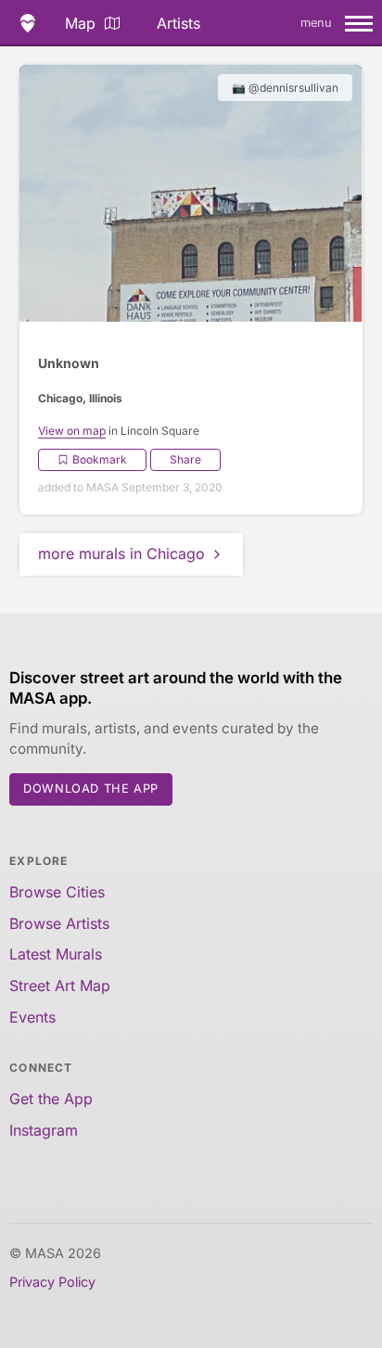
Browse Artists (59, 923)
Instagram (43, 1130)
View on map (72, 431)
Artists (178, 23)
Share (185, 459)
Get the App (51, 1098)
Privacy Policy (52, 1282)
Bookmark (99, 459)
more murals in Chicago (121, 553)
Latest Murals (55, 954)
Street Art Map (59, 985)
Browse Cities (57, 892)
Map (80, 23)
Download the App (91, 788)
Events (32, 1017)
